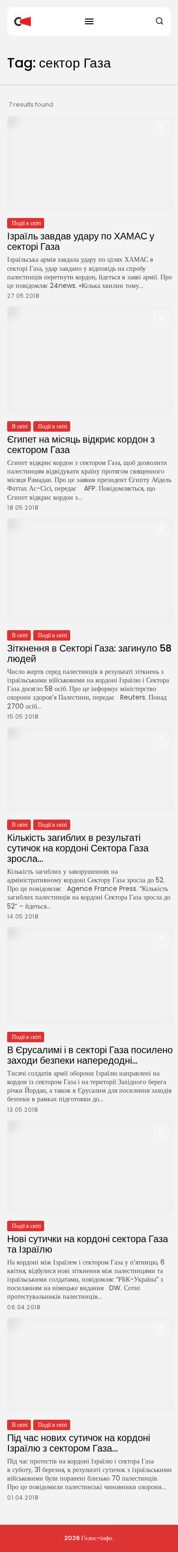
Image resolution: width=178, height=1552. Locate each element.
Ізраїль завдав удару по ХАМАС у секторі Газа (80, 241)
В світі (20, 426)
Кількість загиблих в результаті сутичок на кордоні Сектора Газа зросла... (78, 848)
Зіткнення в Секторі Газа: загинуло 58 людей (89, 653)
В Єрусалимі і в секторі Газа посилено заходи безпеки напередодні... (90, 1055)
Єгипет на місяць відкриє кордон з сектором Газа (81, 444)
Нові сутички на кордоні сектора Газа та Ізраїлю (87, 1244)
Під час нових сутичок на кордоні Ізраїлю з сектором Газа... (78, 1443)
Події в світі (26, 223)
